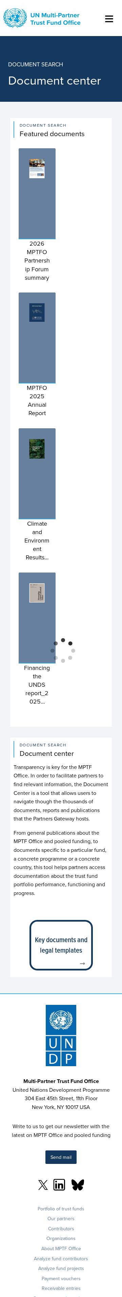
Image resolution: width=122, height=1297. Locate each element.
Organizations (61, 1238)
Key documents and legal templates (61, 945)
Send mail (61, 1157)
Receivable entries (61, 1288)
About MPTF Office (61, 1248)
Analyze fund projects (61, 1268)
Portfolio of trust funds (61, 1208)
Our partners (61, 1218)
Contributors (61, 1228)
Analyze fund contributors (61, 1258)
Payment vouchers (61, 1278)
